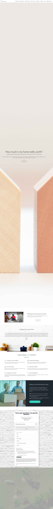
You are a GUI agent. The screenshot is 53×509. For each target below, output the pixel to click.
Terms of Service (34, 463)
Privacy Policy (29, 463)
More (45, 1)
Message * (18, 445)
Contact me (41, 1)
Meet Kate (37, 1)
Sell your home (33, 1)
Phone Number (19, 438)
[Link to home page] (4, 1)
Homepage (17, 1)
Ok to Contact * (19, 448)
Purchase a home (27, 1)
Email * (18, 436)
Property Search (21, 1)
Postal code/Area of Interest (21, 443)
